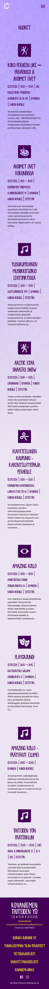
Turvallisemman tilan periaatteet (24, 946)
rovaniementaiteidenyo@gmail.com (24, 924)
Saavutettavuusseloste (24, 962)
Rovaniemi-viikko (24, 970)
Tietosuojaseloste (24, 954)
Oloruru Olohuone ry (24, 938)
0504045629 (24, 921)
